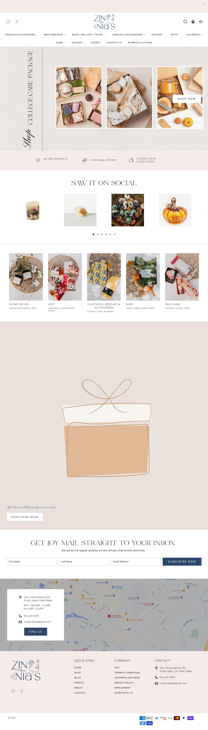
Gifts (174, 34)
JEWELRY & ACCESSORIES (127, 34)
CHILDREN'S (193, 34)
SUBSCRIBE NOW (182, 561)
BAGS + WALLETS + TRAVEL (87, 34)
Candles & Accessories (20, 34)
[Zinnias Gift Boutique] (104, 21)
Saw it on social (104, 183)
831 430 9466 (31, 615)
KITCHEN (157, 34)
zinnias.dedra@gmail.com (37, 621)
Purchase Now (25, 517)
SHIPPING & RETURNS (127, 677)
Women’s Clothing (140, 42)
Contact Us (114, 42)
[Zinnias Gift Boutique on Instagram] (8, 22)
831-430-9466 (167, 677)
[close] (203, 3)
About (78, 688)
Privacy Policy (124, 683)
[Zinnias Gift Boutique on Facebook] (17, 22)
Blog (77, 677)
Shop (77, 672)
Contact (80, 693)
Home (59, 42)
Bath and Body (53, 34)
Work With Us (124, 693)
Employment (123, 688)
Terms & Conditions (127, 672)
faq (117, 667)
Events (95, 42)
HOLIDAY (77, 42)
